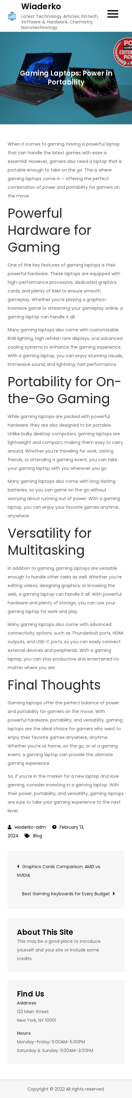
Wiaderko (41, 6)
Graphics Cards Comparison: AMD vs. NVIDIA (59, 871)
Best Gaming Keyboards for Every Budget (66, 894)
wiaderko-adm (30, 827)
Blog (37, 836)
